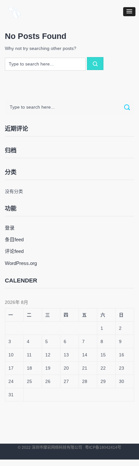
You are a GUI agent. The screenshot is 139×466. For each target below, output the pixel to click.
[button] (129, 11)
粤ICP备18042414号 (103, 447)
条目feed (14, 239)
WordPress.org (21, 263)
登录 (10, 228)
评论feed (14, 251)
